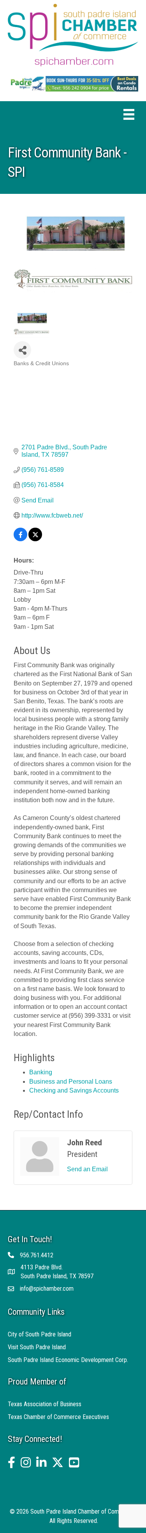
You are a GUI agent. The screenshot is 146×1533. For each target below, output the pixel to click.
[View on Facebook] (20, 539)
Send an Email (87, 1169)
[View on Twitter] (35, 539)
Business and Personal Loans (70, 1081)
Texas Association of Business (44, 1404)
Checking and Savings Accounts (74, 1090)
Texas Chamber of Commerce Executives (58, 1417)
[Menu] (129, 114)
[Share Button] (22, 350)
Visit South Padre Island (37, 1347)
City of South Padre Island (39, 1334)
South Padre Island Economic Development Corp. (68, 1360)
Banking (40, 1072)
